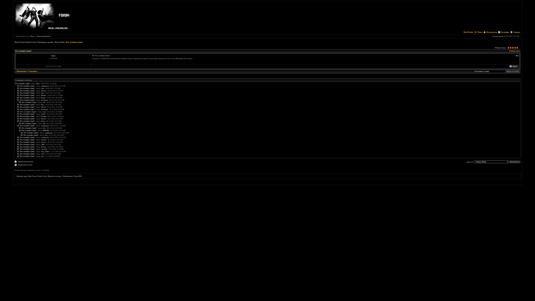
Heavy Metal (60, 42)
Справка (516, 32)
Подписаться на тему (25, 165)
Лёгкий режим (68, 176)
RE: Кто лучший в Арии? (26, 86)
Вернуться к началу (54, 176)
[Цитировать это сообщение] (514, 67)
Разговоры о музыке (45, 42)
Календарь (505, 32)
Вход (32, 36)
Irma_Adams (45, 151)
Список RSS (78, 176)
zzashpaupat (45, 86)
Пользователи (491, 32)
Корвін (43, 98)
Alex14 (43, 107)
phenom (43, 91)
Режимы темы (515, 51)
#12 (517, 56)
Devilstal (44, 116)
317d (42, 154)
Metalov (43, 95)
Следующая (32, 71)
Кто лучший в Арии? (22, 84)
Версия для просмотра (25, 161)
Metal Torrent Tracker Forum (25, 42)
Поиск (480, 32)
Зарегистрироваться (43, 36)
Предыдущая (21, 71)
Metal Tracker (469, 32)
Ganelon (44, 140)
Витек (43, 121)
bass (42, 93)
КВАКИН (46, 130)
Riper (38, 83)
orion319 (44, 149)
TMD (43, 144)
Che (44, 102)
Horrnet (43, 119)
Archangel (44, 100)
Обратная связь (22, 176)
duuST (43, 114)
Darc (42, 88)
